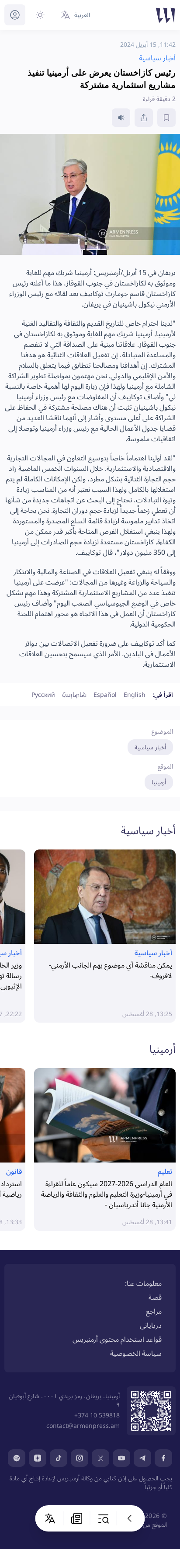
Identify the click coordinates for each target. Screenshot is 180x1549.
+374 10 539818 (97, 1415)
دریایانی (151, 1325)
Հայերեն (74, 694)
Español (105, 694)
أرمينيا (159, 782)
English (134, 694)
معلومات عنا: (143, 1283)
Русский (43, 694)
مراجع (154, 1311)
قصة (155, 1297)
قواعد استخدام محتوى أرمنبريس (117, 1339)
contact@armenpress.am (83, 1425)
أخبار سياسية (150, 747)
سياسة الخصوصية (136, 1353)
